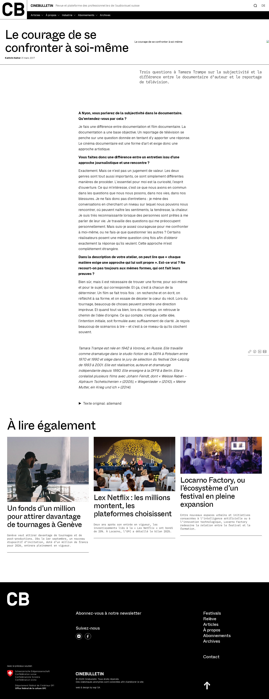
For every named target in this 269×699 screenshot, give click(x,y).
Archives (105, 15)
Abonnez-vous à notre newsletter (108, 613)
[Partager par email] (265, 351)
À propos (211, 630)
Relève (209, 619)
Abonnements (217, 635)
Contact (211, 657)
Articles (210, 624)
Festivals (212, 613)
